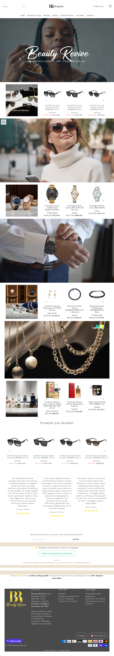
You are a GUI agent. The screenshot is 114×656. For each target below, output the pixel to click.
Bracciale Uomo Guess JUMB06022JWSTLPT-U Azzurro (74, 309)
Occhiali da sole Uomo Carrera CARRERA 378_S (74, 107)
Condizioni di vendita (95, 599)
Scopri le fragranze (19, 411)
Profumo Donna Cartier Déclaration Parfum (74, 404)
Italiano (81, 636)
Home (22, 15)
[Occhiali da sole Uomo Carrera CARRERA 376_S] (97, 93)
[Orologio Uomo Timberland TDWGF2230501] (52, 194)
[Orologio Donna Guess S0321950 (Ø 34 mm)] (74, 194)
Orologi (46, 15)
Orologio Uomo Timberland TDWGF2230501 (52, 208)
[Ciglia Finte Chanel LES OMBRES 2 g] (97, 390)
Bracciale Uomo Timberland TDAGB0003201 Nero (97, 309)
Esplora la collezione (20, 110)
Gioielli (55, 15)
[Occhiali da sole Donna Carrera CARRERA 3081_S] (96, 442)
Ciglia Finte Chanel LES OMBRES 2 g (97, 403)
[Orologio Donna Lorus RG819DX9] (97, 194)
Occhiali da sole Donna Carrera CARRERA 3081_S (96, 457)
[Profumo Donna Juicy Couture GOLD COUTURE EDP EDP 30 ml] (52, 390)
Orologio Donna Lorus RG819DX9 (97, 207)
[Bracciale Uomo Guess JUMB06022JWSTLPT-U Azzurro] (74, 294)
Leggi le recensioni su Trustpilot (57, 553)
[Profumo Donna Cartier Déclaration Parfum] (74, 390)
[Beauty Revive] (57, 6)
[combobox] (13, 6)
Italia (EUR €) (99, 636)
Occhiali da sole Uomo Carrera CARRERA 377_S (52, 107)
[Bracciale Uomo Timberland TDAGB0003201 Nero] (97, 294)
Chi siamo (80, 15)
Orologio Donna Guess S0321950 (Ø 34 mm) (75, 208)
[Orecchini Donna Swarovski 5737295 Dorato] (52, 294)
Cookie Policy (64, 650)
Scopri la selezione (19, 313)
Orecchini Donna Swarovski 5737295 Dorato (52, 308)
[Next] (102, 100)
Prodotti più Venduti (57, 423)
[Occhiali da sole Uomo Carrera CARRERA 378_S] (74, 93)
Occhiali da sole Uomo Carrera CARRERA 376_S (97, 107)
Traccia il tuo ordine (67, 601)
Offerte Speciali (67, 15)
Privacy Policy (50, 650)
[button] (110, 6)
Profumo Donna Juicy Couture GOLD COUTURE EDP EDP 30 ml (52, 405)
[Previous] (46, 100)
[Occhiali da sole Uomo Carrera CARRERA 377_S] (52, 93)
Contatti (90, 15)
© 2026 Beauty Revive (16, 645)
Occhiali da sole (34, 15)
